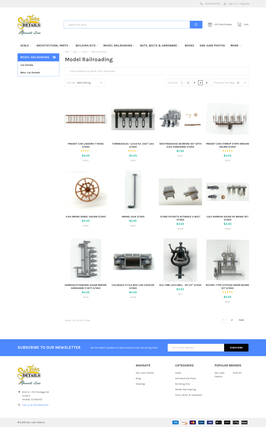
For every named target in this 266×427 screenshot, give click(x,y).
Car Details (26, 65)
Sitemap (140, 383)
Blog (138, 378)
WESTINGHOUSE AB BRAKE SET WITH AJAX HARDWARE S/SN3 (180, 145)
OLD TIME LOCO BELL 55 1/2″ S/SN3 (180, 285)
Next (242, 319)
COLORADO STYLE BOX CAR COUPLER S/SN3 (133, 287)
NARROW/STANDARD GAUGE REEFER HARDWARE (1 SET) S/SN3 (86, 287)
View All (237, 372)
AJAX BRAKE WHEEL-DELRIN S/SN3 (86, 216)
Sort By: (71, 82)
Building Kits (86, 45)
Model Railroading (117, 45)
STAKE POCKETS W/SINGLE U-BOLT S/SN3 (180, 218)
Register (245, 3)
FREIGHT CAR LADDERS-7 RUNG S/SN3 (86, 145)
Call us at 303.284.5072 (35, 404)
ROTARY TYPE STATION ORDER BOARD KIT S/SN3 (227, 287)
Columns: (172, 82)
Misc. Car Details (30, 72)
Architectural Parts (52, 45)
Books (189, 45)
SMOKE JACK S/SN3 (133, 216)
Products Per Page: (224, 82)
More (234, 45)
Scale (24, 45)
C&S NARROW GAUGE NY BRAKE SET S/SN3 (228, 218)
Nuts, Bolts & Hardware (158, 45)
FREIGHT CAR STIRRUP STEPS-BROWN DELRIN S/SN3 (227, 145)
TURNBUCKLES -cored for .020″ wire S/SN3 (133, 145)
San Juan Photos (212, 45)
